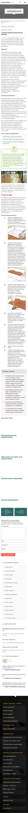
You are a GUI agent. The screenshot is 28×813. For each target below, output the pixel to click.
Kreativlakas (7, 2)
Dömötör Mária (6, 683)
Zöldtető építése (8, 792)
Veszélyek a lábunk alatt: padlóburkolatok (13, 139)
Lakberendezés (9, 606)
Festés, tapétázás (9, 590)
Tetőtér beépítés (9, 610)
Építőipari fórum (8, 800)
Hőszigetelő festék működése (12, 737)
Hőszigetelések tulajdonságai (12, 744)
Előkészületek (8, 586)
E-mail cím (4, 545)
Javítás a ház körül (8, 707)
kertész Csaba (6, 666)
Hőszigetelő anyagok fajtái (11, 741)
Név (2, 541)
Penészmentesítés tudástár (12, 782)
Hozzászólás (5, 526)
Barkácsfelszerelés (10, 571)
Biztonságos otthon (9, 789)
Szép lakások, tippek (9, 773)
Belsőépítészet (8, 770)
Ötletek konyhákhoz (9, 756)
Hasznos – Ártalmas (9, 785)
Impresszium (7, 808)
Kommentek (4, 661)
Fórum (10, 661)
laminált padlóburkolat (8, 26)
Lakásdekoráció (8, 760)
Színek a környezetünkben (11, 766)
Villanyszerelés (9, 614)
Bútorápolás (8, 578)
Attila (3, 674)
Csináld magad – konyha (11, 582)
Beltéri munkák (9, 575)
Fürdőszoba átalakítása (11, 594)
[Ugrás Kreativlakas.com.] (1, 21)
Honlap (3, 549)
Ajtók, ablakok (9, 567)
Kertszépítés (8, 598)
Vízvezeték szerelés (10, 618)
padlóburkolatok (6, 29)
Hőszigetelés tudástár (10, 748)
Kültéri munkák (9, 602)
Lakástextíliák (7, 763)
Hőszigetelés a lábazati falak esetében (12, 136)
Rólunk (6, 804)
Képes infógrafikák (9, 729)
